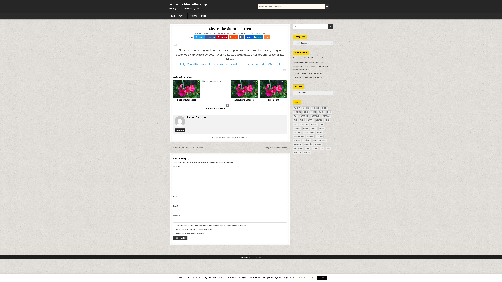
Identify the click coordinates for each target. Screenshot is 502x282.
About (181, 15)
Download (193, 15)
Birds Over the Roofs (186, 100)
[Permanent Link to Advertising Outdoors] (244, 89)
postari (297, 140)
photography (299, 136)
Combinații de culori (215, 108)
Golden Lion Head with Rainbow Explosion (311, 58)
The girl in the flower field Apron (307, 73)
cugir (306, 112)
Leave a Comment (226, 33)
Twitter (201, 37)
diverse (321, 112)
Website (181, 130)
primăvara (306, 140)
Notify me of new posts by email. (190, 233)
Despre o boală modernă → (277, 147)
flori (329, 112)
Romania (318, 144)
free (295, 120)
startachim (298, 148)
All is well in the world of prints (307, 78)
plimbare (310, 136)
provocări (308, 144)
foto (296, 116)
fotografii (326, 116)
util (322, 148)
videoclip (297, 152)
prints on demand (319, 140)
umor (308, 148)
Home (173, 15)
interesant (304, 124)
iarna (327, 120)
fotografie (315, 116)
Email (176, 206)
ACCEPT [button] (322, 277)
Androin (222, 137)
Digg (250, 37)
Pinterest (223, 37)
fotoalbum (305, 116)
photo (319, 132)
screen (237, 137)
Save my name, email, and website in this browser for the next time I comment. (211, 225)
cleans (228, 137)
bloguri (324, 108)
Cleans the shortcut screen (230, 29)
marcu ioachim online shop (188, 4)
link (322, 124)
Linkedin (259, 37)
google (310, 120)
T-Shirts (204, 15)
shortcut (244, 137)
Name (176, 196)
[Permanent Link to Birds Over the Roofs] (186, 89)
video (328, 148)
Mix (268, 37)
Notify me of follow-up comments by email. (194, 229)
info (233, 137)
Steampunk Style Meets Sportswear (308, 62)
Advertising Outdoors (244, 100)
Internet (314, 124)
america (297, 108)
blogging (315, 108)
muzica (313, 128)
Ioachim (200, 33)
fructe (302, 120)
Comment (178, 166)
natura (321, 128)
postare (320, 136)
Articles (306, 108)
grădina (319, 120)
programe (297, 144)
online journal (309, 132)
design (313, 112)
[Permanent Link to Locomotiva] (273, 89)
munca (305, 128)
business (297, 112)
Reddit (234, 37)
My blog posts (240, 33)
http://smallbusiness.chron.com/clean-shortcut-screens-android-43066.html (230, 64)
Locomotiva (273, 100)
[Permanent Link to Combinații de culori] (215, 93)
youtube (307, 152)
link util (297, 128)
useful (315, 148)
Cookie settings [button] (306, 277)
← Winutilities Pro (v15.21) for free (186, 147)
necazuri (297, 132)
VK (242, 37)
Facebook (211, 37)
